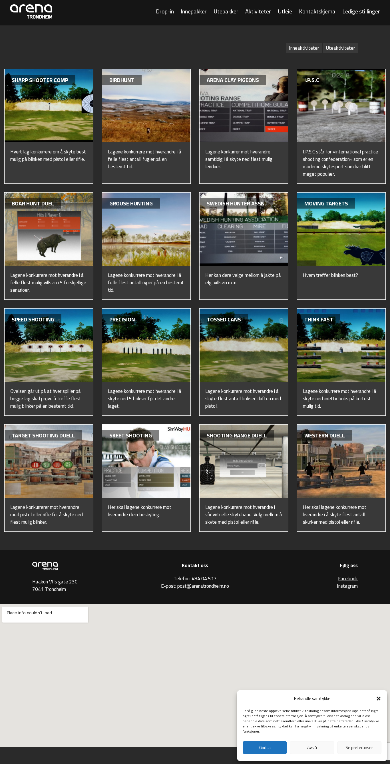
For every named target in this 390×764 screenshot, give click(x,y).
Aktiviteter (258, 11)
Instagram (347, 586)
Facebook (348, 578)
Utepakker (226, 11)
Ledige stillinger (361, 11)
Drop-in (165, 11)
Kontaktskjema (317, 11)
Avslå (312, 747)
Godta (265, 747)
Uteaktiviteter (340, 48)
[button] (378, 698)
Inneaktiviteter (304, 48)
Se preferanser (359, 747)
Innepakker (194, 11)
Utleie (285, 11)
